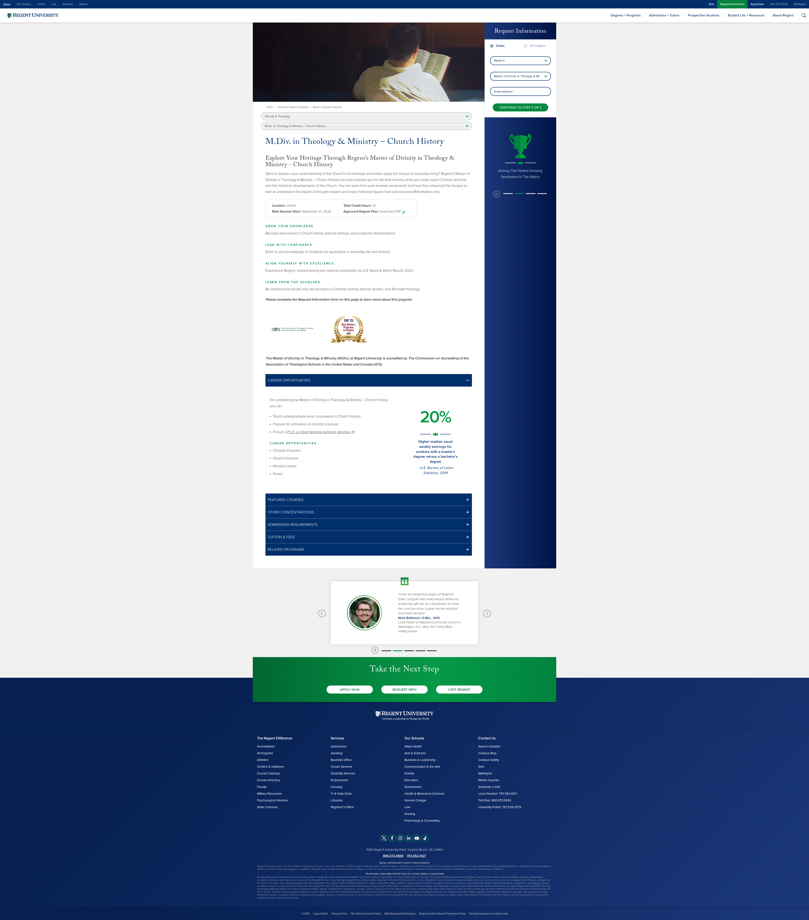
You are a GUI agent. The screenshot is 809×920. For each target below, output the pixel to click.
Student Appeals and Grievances (488, 913)
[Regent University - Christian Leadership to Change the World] (405, 715)
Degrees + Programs (626, 15)
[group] (520, 156)
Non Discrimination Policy (366, 913)
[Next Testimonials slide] (487, 613)
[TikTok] (425, 838)
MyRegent (800, 4)
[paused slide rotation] (496, 194)
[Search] (803, 15)
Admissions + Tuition (664, 15)
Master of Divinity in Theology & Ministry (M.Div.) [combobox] (522, 76)
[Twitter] (384, 838)
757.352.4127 (416, 855)
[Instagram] (400, 838)
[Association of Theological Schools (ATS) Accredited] (293, 329)
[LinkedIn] (408, 838)
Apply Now (757, 4)
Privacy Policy (339, 913)
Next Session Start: (286, 211)
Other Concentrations (291, 512)
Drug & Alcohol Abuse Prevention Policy (442, 913)
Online (41, 4)
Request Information (732, 4)
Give (711, 4)
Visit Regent (459, 690)
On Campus (24, 4)
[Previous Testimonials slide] (322, 613)
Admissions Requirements (292, 524)
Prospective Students (703, 15)
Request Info (404, 690)
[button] (368, 380)
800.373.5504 (779, 4)
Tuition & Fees (281, 537)
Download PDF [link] (390, 211)
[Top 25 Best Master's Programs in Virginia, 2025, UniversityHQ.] (348, 329)
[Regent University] (32, 15)
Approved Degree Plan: (361, 211)
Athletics (68, 4)
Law (53, 4)
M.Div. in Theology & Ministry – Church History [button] (295, 126)
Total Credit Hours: (357, 206)
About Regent (783, 15)
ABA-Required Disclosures (399, 913)
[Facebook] (392, 838)
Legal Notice (320, 913)
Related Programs (286, 549)
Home (6, 4)
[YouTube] (417, 838)
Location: (279, 206)
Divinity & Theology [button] (277, 116)
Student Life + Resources (746, 15)
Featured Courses (285, 500)
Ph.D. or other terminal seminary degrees (319, 432)
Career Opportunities (289, 380)
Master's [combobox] (499, 60)
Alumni (83, 4)
